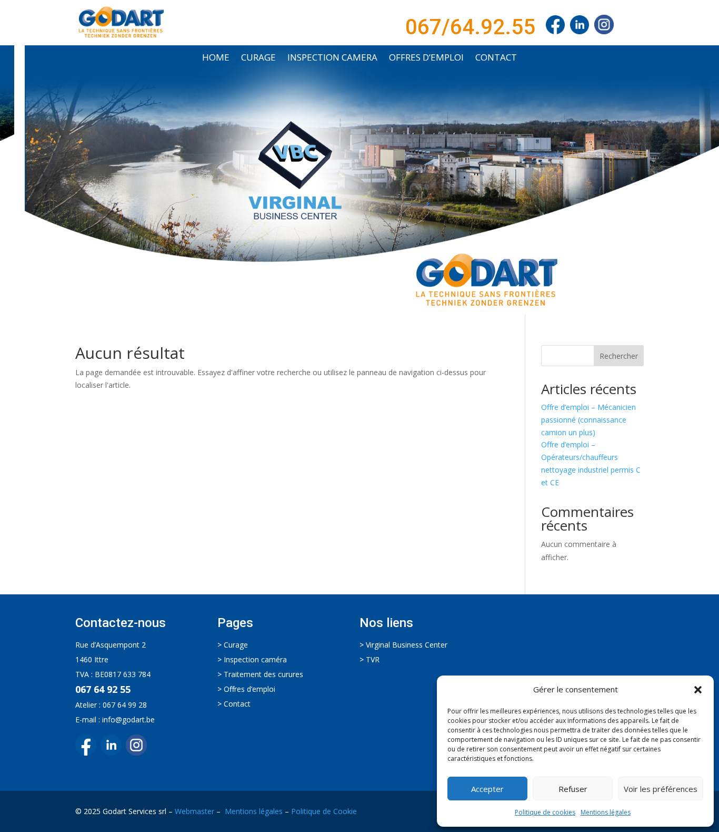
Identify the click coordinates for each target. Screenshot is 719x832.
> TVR (369, 659)
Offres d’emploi (426, 58)
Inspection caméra (255, 659)
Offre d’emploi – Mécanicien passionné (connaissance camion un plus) (588, 419)
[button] (698, 689)
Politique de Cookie (324, 811)
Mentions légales (606, 812)
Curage (258, 58)
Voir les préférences (660, 789)
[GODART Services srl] (555, 27)
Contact (496, 58)
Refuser (572, 789)
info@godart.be (128, 719)
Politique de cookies (545, 812)
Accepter (487, 789)
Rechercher (619, 356)
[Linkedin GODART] (113, 753)
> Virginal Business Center (403, 645)
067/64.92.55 (470, 27)
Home (215, 58)
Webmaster (194, 811)
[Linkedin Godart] (582, 27)
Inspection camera (332, 58)
